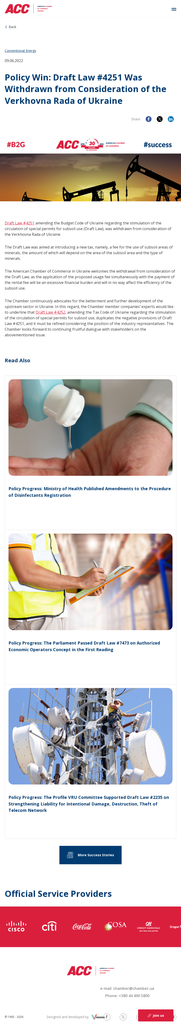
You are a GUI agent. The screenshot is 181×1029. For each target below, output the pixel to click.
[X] (159, 119)
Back (12, 27)
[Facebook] (148, 119)
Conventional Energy (20, 50)
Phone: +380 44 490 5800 (127, 995)
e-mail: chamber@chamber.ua (127, 988)
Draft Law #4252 (50, 312)
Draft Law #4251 (19, 223)
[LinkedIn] (170, 119)
